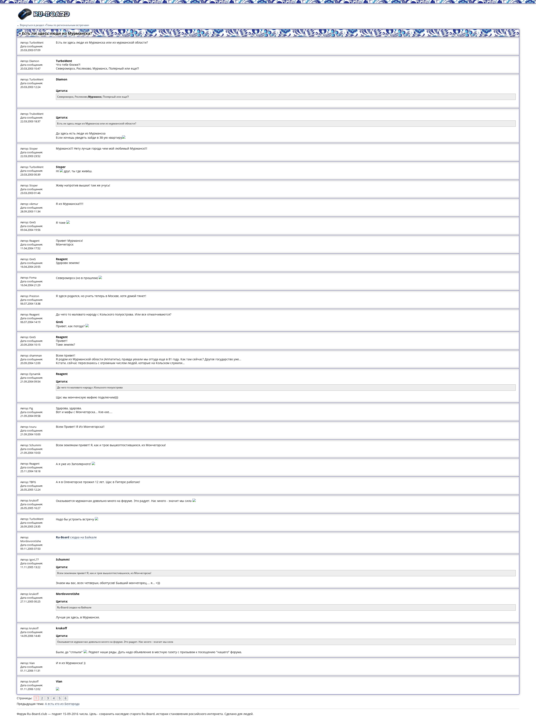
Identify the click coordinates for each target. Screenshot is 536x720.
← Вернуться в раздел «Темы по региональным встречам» (53, 25)
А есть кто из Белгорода (62, 704)
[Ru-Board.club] (44, 19)
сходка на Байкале (76, 537)
